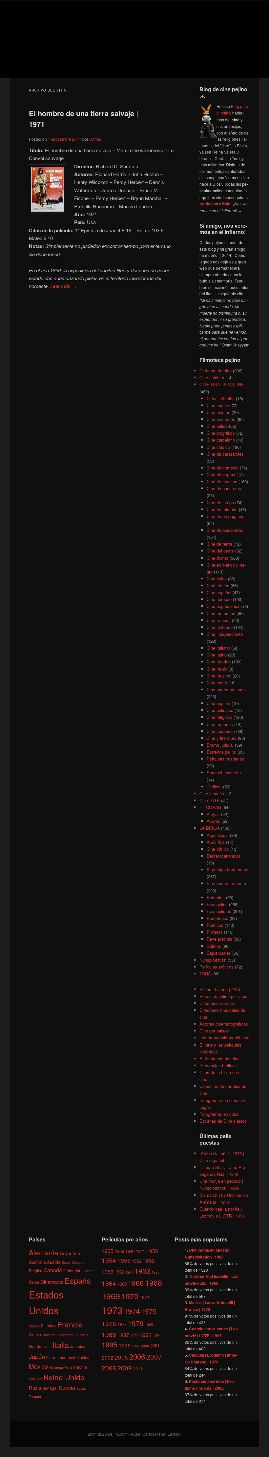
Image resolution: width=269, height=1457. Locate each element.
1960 (119, 1272)
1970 (129, 1295)
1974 (132, 1310)
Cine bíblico (218, 849)
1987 (123, 1334)
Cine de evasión (222, 481)
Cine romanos (220, 724)
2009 (124, 1367)
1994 (157, 1335)
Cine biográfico (221, 433)
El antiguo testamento (227, 869)
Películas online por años (223, 996)
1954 (109, 1260)
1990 (134, 1335)
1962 (142, 1271)
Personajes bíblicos (218, 1065)
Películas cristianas (225, 759)
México (38, 1366)
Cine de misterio (222, 509)
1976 (109, 1323)
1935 (108, 1250)
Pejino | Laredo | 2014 (219, 989)
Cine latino (217, 655)
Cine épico (217, 578)
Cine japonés (211, 793)
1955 (124, 1260)
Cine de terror (219, 544)
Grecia (35, 1334)
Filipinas (48, 1325)
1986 (109, 1334)
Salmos (214, 946)
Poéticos (215, 925)
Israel (47, 1346)
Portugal (35, 1378)
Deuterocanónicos (224, 856)
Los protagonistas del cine (224, 1037)
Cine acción (218, 405)
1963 (155, 1272)
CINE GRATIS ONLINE (221, 384)
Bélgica (35, 1270)
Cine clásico (218, 447)
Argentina (70, 1253)
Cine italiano (218, 648)
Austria (53, 1262)
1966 (136, 1283)
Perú (68, 1367)
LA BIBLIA (209, 828)
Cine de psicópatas (225, 530)
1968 (153, 1282)
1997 (136, 1345)
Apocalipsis (218, 835)
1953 (152, 1250)
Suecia (67, 1387)
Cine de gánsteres (224, 488)
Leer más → (63, 285)
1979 (136, 1323)
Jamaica (77, 1346)
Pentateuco (217, 918)
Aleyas (213, 814)
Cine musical (219, 676)
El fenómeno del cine (219, 1058)
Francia (70, 1324)
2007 (154, 1357)
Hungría (82, 1334)
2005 (121, 1357)
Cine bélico (217, 426)
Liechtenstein (79, 1357)
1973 (112, 1310)
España (78, 1280)
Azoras (213, 821)
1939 (119, 1251)
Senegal (49, 1388)
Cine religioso (219, 717)
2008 (109, 1367)
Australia (37, 1262)
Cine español (219, 592)
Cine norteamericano (226, 689)
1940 (129, 1251)
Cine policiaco (220, 710)
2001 (154, 1346)
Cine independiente (225, 634)
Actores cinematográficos (223, 1024)
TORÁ (205, 973)
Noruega (56, 1367)
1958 (148, 1260)
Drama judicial (220, 745)
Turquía (35, 1396)
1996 (125, 1345)
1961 (129, 1272)
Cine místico (219, 661)
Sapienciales (219, 953)
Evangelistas (219, 911)
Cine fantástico (221, 613)
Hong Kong (65, 1334)
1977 (122, 1324)
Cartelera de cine (215, 370)
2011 (137, 1368)
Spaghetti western (224, 772)
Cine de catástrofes (225, 454)
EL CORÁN (210, 807)
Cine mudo (217, 669)
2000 (145, 1345)
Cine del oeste (220, 551)
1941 (140, 1251)
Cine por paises (214, 1031)
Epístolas (216, 897)
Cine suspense (221, 731)
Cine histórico (220, 627)
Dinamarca (51, 1281)
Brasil (66, 1262)
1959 (108, 1271)
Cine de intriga (220, 502)
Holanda (48, 1334)
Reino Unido (64, 1377)
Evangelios (217, 904)
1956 (136, 1261)
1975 (149, 1311)
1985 (149, 1324)
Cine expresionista (224, 606)
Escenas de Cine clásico (223, 1121)
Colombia (72, 1270)
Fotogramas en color (218, 1114)
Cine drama (217, 558)
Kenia (50, 1357)
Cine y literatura (222, 738)
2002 (108, 1357)
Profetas (215, 932)
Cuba (34, 1282)
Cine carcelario (221, 440)
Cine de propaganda (225, 516)
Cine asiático (211, 377)
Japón (37, 1356)
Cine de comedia (222, 468)
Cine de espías (221, 474)
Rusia (35, 1387)
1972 (144, 1297)
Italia (60, 1344)
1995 (109, 1344)
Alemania (43, 1252)
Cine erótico (218, 585)
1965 (122, 1284)
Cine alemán (218, 412)
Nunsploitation (212, 960)
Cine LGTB (209, 800)
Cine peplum (218, 703)
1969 (111, 1295)
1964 (109, 1283)
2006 (137, 1356)
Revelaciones (219, 939)
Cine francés (219, 620)
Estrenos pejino (221, 752)
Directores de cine (216, 1003)
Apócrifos (216, 842)
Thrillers (214, 786)
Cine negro (217, 682)
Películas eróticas (216, 967)
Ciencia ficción (221, 398)
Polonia (80, 1367)
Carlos (95, 139)
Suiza (80, 1388)
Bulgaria (78, 1262)
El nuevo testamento (226, 883)
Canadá (53, 1270)
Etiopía (34, 1325)
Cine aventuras (221, 419)
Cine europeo (219, 599)
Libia (60, 1357)
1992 (146, 1334)
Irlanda (35, 1346)
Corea (88, 1270)
